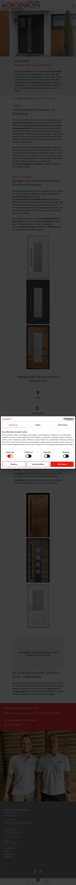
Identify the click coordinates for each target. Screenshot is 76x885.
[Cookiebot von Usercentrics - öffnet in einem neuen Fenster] (65, 419)
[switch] (28, 456)
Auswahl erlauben (38, 464)
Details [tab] (38, 425)
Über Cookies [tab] (63, 425)
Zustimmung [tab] (13, 425)
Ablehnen (14, 464)
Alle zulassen (62, 464)
